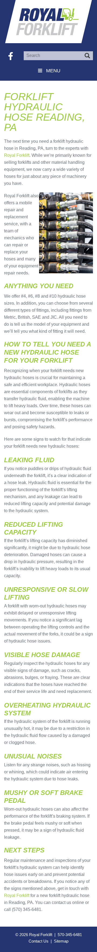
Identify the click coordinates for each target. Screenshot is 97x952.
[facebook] (10, 56)
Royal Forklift (48, 21)
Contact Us (38, 941)
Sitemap (61, 941)
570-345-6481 (70, 934)
